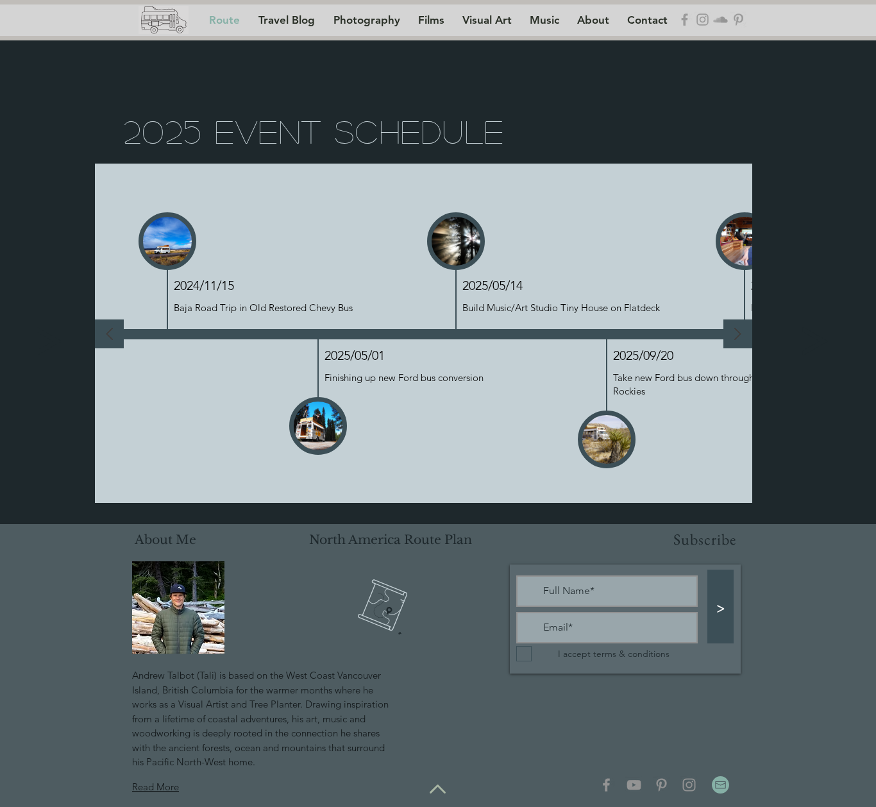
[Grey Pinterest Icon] (738, 20)
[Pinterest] (661, 785)
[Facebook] (606, 785)
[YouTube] (634, 785)
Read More (155, 787)
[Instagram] (689, 785)
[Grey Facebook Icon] (685, 20)
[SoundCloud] (720, 20)
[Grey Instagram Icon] (703, 20)
